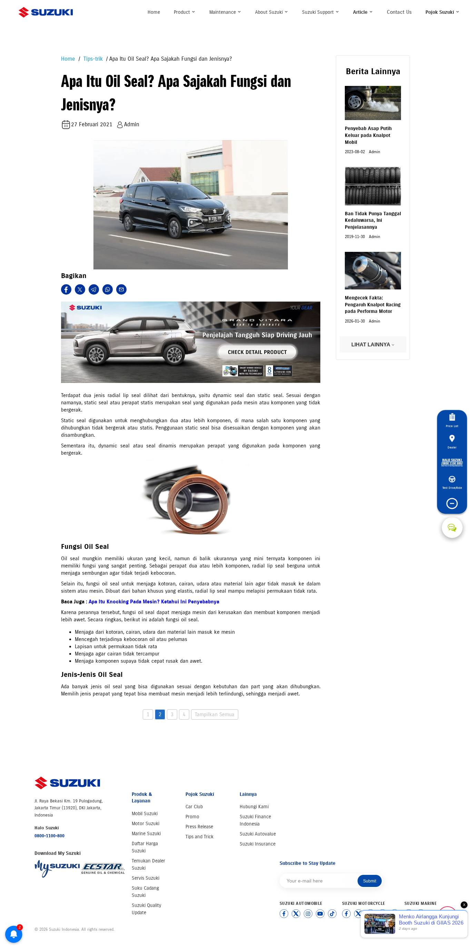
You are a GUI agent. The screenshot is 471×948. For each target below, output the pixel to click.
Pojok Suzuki (440, 12)
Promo (192, 817)
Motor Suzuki (145, 824)
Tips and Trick (199, 837)
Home (154, 12)
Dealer (452, 447)
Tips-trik (92, 59)
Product (182, 12)
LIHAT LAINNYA (371, 344)
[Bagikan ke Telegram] (94, 289)
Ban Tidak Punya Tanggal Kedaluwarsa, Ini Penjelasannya (373, 220)
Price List (452, 426)
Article (361, 12)
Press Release (199, 827)
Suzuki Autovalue (258, 834)
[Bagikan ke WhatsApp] (107, 289)
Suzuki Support (318, 12)
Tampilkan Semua (214, 714)
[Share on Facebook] (66, 289)
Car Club (194, 807)
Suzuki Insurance (257, 844)
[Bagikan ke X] (80, 289)
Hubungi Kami (254, 807)
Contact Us (399, 12)
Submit (369, 881)
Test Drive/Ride (452, 488)
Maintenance (223, 12)
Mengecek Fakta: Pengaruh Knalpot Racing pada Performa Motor (373, 304)
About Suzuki (269, 12)
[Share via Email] (121, 289)
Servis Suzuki (145, 878)
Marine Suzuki (146, 834)
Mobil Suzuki (145, 814)
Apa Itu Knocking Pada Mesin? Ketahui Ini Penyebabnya (154, 602)
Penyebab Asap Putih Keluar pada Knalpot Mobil (368, 135)
